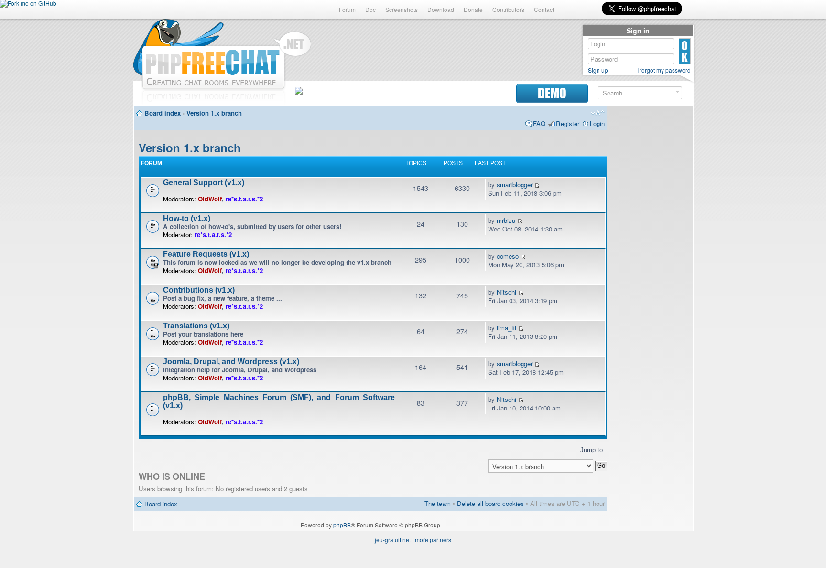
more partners (433, 540)
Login (597, 123)
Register (567, 123)
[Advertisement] (650, 254)
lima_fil (506, 327)
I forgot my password (664, 70)
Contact (544, 9)
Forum (347, 9)
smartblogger (515, 184)
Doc (370, 9)
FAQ (539, 123)
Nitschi (506, 291)
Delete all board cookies (490, 503)
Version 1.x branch (214, 112)
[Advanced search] (678, 92)
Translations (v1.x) (196, 326)
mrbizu (506, 220)
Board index (162, 112)
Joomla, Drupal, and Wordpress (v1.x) (231, 362)
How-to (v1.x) (186, 218)
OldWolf (210, 198)
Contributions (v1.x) (199, 290)
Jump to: (592, 449)
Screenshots (401, 9)
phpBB (342, 525)
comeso (508, 256)
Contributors (508, 9)
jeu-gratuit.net (393, 540)
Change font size (598, 112)
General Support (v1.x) (203, 183)
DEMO (552, 93)
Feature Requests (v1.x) (206, 254)
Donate (473, 9)
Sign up (598, 70)
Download (440, 9)
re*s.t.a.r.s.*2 (244, 198)
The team (437, 503)
